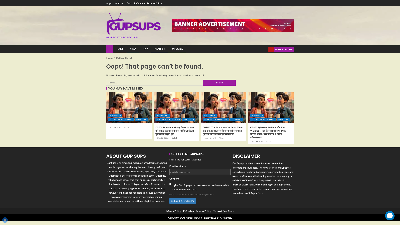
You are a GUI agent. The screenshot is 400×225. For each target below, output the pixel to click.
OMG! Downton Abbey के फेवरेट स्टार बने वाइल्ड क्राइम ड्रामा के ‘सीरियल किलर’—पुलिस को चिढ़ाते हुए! (176, 130)
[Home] (109, 49)
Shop (133, 49)
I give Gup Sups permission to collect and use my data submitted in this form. (200, 187)
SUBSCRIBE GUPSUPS (182, 201)
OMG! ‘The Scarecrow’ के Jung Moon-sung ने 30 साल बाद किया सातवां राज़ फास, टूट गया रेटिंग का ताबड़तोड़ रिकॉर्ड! (223, 130)
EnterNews (210, 217)
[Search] (266, 49)
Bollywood (115, 115)
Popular (160, 49)
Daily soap (141, 120)
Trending (177, 49)
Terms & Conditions (223, 211)
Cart (129, 3)
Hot (145, 49)
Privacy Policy (173, 211)
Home (120, 49)
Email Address (177, 166)
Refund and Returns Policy (148, 3)
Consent (174, 178)
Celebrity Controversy (121, 120)
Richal (126, 127)
